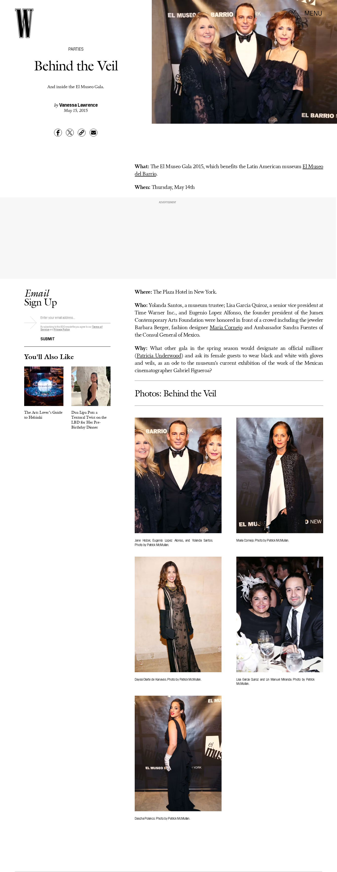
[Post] (70, 133)
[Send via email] (93, 133)
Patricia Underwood (159, 356)
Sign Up (40, 297)
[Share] (58, 133)
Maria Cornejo (226, 327)
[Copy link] (82, 133)
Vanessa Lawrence (78, 104)
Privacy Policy (62, 329)
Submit (47, 338)
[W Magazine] (24, 23)
